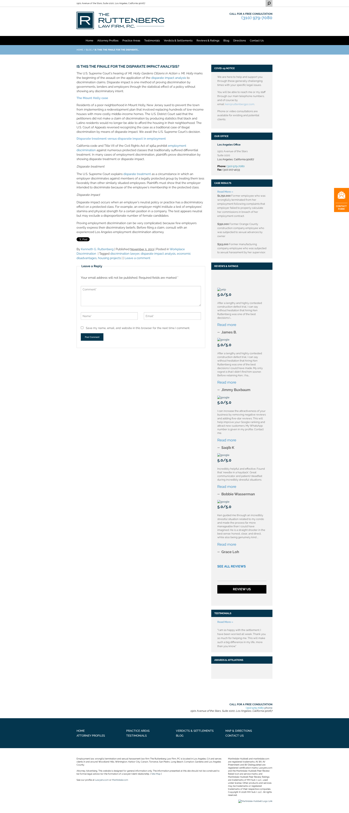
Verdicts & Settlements (178, 40)
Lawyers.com (102, 780)
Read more (226, 325)
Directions (239, 40)
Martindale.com (120, 780)
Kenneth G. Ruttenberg (97, 249)
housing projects (109, 258)
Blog (226, 40)
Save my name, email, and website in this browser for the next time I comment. (138, 328)
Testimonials (152, 40)
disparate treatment (137, 174)
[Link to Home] (120, 20)
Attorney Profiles (107, 40)
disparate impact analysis (168, 78)
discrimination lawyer (124, 253)
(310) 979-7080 (256, 17)
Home (89, 40)
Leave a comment (137, 258)
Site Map (156, 774)
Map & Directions (238, 730)
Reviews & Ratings (208, 40)
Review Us (242, 589)
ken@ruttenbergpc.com (239, 104)
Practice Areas (131, 40)
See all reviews (231, 566)
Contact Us (257, 40)
